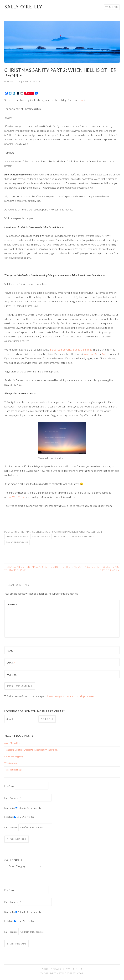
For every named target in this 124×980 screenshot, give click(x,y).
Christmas (24, 532)
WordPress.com (72, 973)
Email (11, 662)
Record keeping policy (13, 756)
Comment (13, 606)
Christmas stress (17, 536)
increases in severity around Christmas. (71, 349)
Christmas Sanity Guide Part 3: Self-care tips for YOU (91, 568)
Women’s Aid (91, 353)
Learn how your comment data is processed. (71, 696)
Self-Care (97, 532)
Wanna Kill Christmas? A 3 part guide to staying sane (31, 568)
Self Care (60, 536)
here (81, 100)
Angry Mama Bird (12, 743)
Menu (113, 6)
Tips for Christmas (81, 536)
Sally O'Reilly (23, 6)
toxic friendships (17, 542)
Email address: (11, 827)
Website (12, 674)
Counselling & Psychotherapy (51, 532)
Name (11, 650)
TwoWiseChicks (16, 496)
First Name (9, 786)
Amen (105, 353)
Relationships (80, 532)
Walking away (10, 763)
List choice (9, 817)
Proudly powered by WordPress (62, 969)
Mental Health (41, 536)
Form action (9, 808)
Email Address (11, 798)
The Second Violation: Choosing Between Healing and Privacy (31, 749)
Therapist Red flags (13, 769)
